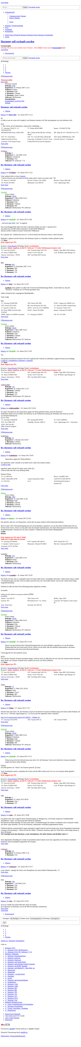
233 (13, 556)
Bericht (22, 176)
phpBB (11, 1029)
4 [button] (5, 71)
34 (13, 851)
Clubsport (4, 849)
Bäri (2, 263)
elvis (2, 880)
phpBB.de (24, 1032)
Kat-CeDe (4, 82)
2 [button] (5, 67)
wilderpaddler (5, 385)
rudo (2, 795)
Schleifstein (5, 436)
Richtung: (46, 918)
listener (3, 493)
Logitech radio (6, 465)
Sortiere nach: (25, 918)
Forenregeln (56, 48)
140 (13, 881)
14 (13, 686)
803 (13, 264)
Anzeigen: (6, 918)
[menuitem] (17, 16)
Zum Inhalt (4, 3)
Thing (3, 685)
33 (13, 438)
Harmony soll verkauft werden (17, 41)
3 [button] (5, 69)
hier (10, 223)
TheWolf (4, 192)
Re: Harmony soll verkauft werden (16, 165)
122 (13, 387)
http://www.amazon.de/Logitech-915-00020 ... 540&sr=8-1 (20, 717)
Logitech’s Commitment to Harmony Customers (17, 360)
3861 (13, 497)
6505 (13, 86)
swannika (4, 554)
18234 (14, 196)
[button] (7, 72)
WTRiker (4, 151)
